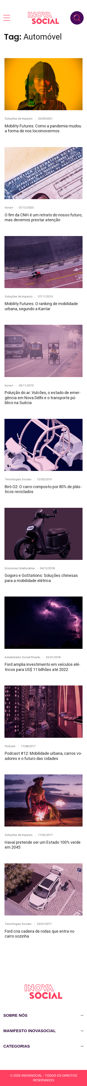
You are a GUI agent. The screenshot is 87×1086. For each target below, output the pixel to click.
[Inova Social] (43, 18)
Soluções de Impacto (19, 118)
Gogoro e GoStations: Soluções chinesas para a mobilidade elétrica (41, 578)
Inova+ (9, 207)
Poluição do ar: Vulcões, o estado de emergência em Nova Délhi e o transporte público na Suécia (43, 397)
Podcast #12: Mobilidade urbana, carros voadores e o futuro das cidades (43, 756)
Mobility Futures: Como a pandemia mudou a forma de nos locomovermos (43, 128)
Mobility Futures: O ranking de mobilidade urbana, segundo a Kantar (41, 306)
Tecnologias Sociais (18, 479)
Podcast (10, 746)
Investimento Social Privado (22, 657)
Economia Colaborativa (20, 568)
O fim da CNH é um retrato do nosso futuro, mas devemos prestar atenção (43, 217)
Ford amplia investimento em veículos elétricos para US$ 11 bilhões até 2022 (42, 667)
